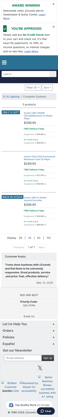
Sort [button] (46, 87)
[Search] (52, 74)
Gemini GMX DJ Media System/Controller (35, 199)
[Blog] (7, 369)
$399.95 (30, 123)
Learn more (31, 51)
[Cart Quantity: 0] (41, 62)
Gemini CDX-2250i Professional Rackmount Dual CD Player (39, 158)
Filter (32, 87)
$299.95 (30, 163)
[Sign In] (47, 62)
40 (29, 237)
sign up (47, 358)
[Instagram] (29, 369)
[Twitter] (40, 369)
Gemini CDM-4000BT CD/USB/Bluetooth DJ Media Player (38, 116)
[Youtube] (51, 369)
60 (38, 237)
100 (48, 237)
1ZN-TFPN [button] (29, 303)
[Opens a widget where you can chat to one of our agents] (46, 411)
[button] (4, 62)
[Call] (52, 62)
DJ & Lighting (11, 96)
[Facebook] (17, 369)
